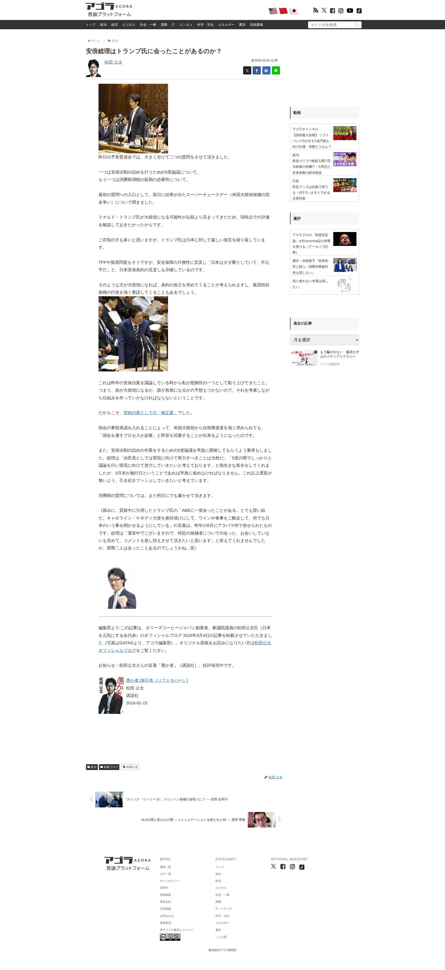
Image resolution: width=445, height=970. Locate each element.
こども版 (221, 936)
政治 (103, 24)
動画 (297, 113)
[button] (357, 24)
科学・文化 (205, 24)
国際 (164, 24)
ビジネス (128, 24)
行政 (295, 181)
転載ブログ (111, 767)
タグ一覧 (165, 874)
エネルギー (226, 24)
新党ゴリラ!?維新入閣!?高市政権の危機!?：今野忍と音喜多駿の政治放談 (311, 166)
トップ (90, 24)
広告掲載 (165, 908)
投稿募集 (256, 24)
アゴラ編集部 (330, 364)
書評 (242, 24)
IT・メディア (224, 908)
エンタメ (186, 24)
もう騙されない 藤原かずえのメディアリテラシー (339, 354)
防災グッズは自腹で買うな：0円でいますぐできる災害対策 (311, 192)
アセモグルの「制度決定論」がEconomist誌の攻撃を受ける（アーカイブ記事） (311, 243)
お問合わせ (167, 916)
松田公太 (132, 767)
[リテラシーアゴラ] (304, 358)
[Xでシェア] (247, 70)
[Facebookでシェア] (257, 70)
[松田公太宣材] (119, 587)
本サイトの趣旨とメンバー (176, 929)
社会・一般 (148, 24)
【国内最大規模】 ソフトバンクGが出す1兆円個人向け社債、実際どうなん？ (311, 140)
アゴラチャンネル (305, 129)
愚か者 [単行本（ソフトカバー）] (157, 680)
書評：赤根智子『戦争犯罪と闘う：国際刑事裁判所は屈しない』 (310, 266)
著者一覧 (165, 867)
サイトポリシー (169, 881)
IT (173, 24)
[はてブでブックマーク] (266, 70)
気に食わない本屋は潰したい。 (310, 284)
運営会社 (165, 901)
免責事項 (165, 923)
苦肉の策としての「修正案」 (151, 412)
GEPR (164, 887)
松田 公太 (113, 62)
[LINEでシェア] (276, 70)
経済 (114, 24)
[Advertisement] (200, 11)
